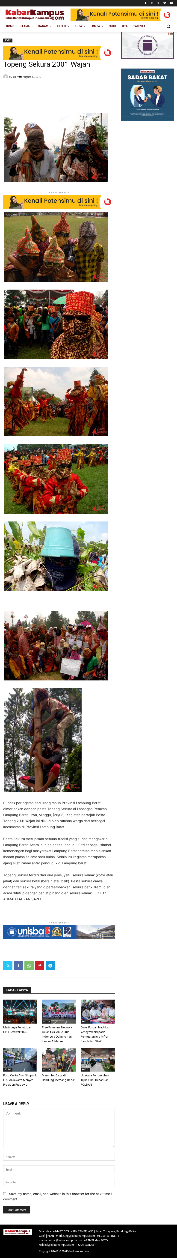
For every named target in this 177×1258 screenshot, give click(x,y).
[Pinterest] (39, 965)
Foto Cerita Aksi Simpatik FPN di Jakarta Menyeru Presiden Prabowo (20, 1080)
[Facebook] (145, 3)
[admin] (6, 76)
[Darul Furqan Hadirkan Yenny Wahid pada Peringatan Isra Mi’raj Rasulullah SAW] (98, 1012)
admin (17, 76)
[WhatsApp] (29, 965)
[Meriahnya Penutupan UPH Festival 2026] (20, 1012)
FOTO (8, 40)
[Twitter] (158, 3)
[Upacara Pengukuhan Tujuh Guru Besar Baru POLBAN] (98, 1060)
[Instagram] (152, 3)
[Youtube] (171, 3)
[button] (168, 26)
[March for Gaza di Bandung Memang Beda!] (59, 1060)
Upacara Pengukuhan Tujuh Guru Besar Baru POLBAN (95, 1080)
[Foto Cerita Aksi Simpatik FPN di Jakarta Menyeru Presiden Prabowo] (20, 1060)
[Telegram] (50, 965)
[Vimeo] (164, 3)
